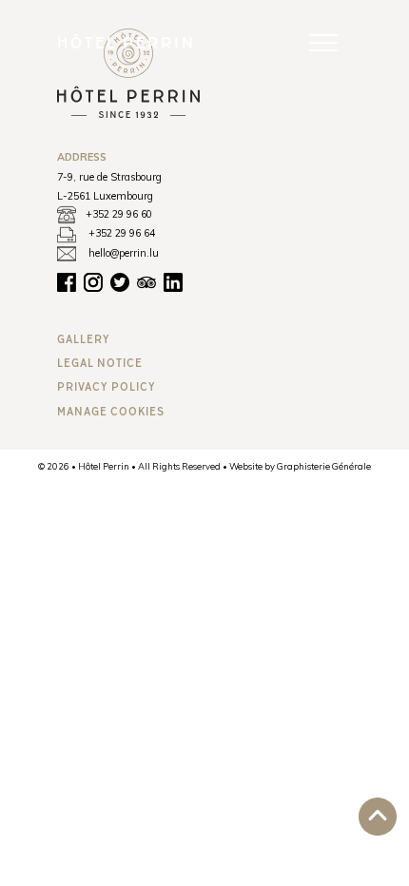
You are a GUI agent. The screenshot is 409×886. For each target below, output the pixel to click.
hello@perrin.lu (123, 253)
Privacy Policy (106, 386)
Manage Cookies (111, 411)
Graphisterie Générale (324, 466)
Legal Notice (100, 362)
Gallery (83, 339)
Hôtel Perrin (126, 42)
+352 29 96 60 (119, 214)
